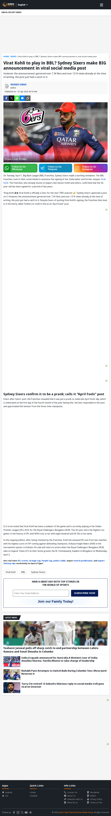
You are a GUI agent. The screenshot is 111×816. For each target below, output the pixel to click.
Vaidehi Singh (18, 84)
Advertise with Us (75, 799)
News (13, 56)
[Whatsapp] (17, 98)
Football (33, 795)
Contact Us (72, 792)
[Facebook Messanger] (22, 98)
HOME (6, 56)
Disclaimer (94, 792)
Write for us (72, 802)
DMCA (93, 795)
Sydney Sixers (38, 572)
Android (8, 792)
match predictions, (83, 560)
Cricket (33, 792)
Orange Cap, (35, 560)
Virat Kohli (11, 572)
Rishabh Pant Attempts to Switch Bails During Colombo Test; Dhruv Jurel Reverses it (64, 672)
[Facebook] (6, 98)
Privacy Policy (96, 799)
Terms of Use (96, 802)
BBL (23, 572)
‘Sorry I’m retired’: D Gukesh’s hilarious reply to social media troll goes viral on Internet (62, 685)
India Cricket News (11, 12)
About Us (71, 795)
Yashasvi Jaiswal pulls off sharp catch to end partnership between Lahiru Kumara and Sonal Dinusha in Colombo (50, 649)
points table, (59, 560)
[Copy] (27, 98)
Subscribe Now (84, 593)
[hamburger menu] (101, 5)
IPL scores (22, 560)
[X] (11, 98)
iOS (6, 795)
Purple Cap (47, 560)
